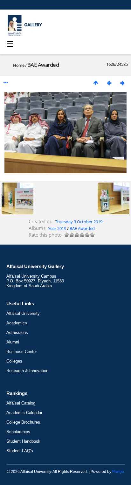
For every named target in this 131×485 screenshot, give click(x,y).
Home (18, 65)
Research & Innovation (27, 370)
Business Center (21, 351)
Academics (16, 323)
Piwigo (118, 471)
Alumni (12, 342)
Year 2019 (57, 228)
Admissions (17, 332)
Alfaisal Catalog (20, 403)
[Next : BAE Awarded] (122, 83)
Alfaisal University (23, 313)
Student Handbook (23, 441)
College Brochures (23, 422)
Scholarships (18, 431)
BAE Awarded (82, 228)
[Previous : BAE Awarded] (109, 83)
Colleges (14, 361)
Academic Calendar (24, 412)
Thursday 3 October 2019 (78, 222)
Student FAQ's (19, 450)
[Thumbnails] (95, 83)
